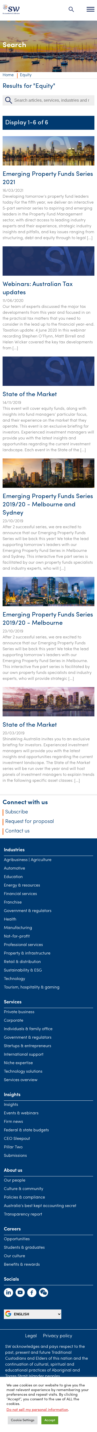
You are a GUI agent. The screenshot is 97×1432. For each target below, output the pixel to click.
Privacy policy (57, 1336)
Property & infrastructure (27, 953)
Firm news (13, 1122)
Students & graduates (24, 1248)
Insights (11, 1105)
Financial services (20, 894)
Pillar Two (13, 1147)
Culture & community (23, 1189)
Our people (14, 1180)
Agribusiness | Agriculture (27, 860)
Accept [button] (49, 1420)
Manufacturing (18, 928)
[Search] (71, 9)
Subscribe (16, 812)
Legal (31, 1336)
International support (23, 1055)
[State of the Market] (48, 385)
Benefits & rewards (22, 1265)
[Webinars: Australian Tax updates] (48, 275)
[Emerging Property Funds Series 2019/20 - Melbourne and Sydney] (48, 487)
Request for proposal (29, 821)
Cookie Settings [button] (22, 1420)
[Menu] (90, 9)
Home (8, 75)
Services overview (21, 1080)
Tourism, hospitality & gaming (31, 987)
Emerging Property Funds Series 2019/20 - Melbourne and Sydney (48, 504)
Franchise (13, 902)
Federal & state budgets (26, 1130)
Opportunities (17, 1239)
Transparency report (23, 1214)
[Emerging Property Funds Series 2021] (48, 164)
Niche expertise (18, 1063)
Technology (14, 979)
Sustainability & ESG (23, 970)
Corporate (13, 1021)
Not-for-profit (17, 936)
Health (10, 919)
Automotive (14, 868)
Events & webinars (21, 1113)
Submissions (15, 1156)
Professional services (23, 945)
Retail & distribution (22, 962)
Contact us (17, 831)
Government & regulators (27, 911)
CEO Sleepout (17, 1139)
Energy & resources (22, 885)
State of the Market (30, 395)
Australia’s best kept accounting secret (40, 1206)
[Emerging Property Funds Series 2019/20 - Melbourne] (48, 605)
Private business (19, 1012)
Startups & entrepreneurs (27, 1046)
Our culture (14, 1256)
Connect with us (25, 803)
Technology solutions (23, 1072)
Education (13, 877)
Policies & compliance (24, 1197)
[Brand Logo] (11, 10)
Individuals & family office (28, 1029)
